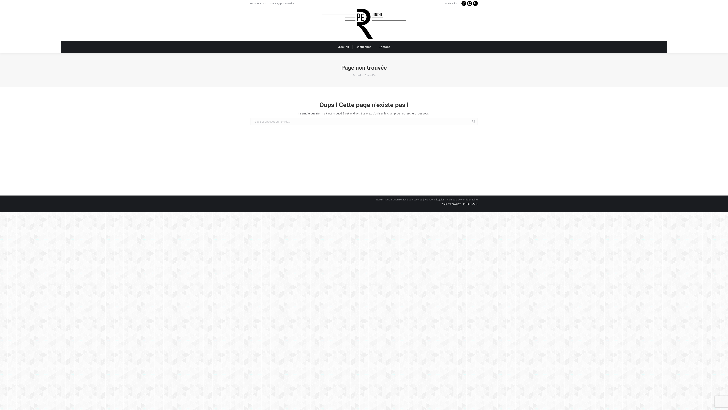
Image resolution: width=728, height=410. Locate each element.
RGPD (379, 199)
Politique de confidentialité (462, 199)
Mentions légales (435, 199)
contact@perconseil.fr (282, 3)
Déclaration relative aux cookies (403, 199)
